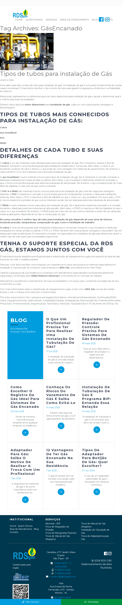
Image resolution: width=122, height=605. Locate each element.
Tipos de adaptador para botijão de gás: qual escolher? (95, 458)
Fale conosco (32, 602)
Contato (14, 532)
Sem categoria (33, 297)
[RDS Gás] (21, 13)
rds (116, 303)
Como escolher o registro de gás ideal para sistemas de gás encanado (25, 397)
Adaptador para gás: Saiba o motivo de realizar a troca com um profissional (25, 462)
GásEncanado (35, 300)
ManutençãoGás (88, 300)
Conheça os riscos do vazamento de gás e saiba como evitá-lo (61, 395)
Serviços (51, 19)
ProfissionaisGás (21, 303)
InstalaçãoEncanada (53, 300)
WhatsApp (93, 602)
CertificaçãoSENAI (106, 297)
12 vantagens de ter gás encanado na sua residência (59, 458)
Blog (95, 19)
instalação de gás (74, 85)
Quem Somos (34, 19)
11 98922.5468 (62, 569)
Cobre (3, 300)
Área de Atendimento (74, 19)
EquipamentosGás (16, 300)
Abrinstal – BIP (53, 523)
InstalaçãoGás (72, 300)
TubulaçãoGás (78, 303)
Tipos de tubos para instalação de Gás (56, 73)
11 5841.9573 (61, 563)
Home (19, 19)
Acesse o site (7, 292)
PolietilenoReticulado (109, 300)
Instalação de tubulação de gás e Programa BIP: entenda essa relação (96, 397)
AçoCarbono (60, 297)
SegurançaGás (38, 303)
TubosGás (64, 303)
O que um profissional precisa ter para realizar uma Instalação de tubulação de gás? (60, 333)
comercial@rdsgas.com (63, 576)
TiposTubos (52, 303)
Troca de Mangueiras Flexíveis (60, 533)
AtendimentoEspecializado (82, 297)
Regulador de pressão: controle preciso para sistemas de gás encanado (96, 329)
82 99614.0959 (62, 597)
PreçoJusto (6, 303)
